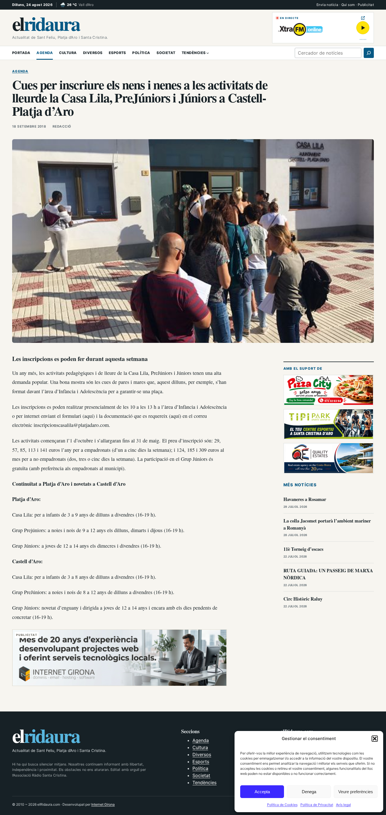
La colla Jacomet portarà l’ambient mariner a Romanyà (327, 524)
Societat (201, 775)
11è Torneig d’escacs (303, 548)
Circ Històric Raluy (302, 598)
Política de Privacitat (316, 805)
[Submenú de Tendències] (207, 52)
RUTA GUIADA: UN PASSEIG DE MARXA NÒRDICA (328, 574)
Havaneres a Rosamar (304, 499)
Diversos (201, 754)
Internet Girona (103, 804)
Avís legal (343, 805)
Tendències (204, 782)
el (45, 23)
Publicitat (366, 5)
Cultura (200, 747)
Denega (309, 791)
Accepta (262, 791)
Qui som (348, 5)
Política (200, 768)
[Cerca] (369, 53)
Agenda (20, 71)
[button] (375, 738)
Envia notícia (327, 5)
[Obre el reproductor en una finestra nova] (363, 17)
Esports (200, 761)
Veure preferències (355, 791)
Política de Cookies (282, 805)
